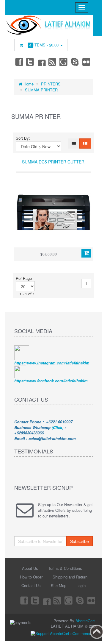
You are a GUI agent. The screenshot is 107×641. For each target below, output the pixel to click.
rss (52, 61)
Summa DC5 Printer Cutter (53, 162)
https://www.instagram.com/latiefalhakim (51, 363)
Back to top (97, 631)
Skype (75, 61)
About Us (30, 568)
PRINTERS (51, 84)
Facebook (18, 61)
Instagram (41, 61)
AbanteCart (85, 620)
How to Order (31, 577)
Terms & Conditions (65, 568)
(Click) (57, 427)
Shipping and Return (70, 577)
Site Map (58, 585)
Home (28, 84)
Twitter (30, 61)
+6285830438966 (29, 433)
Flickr (86, 61)
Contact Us (31, 585)
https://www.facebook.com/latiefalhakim (51, 380)
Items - (44, 45)
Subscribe (79, 541)
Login (81, 585)
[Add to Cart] (86, 253)
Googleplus (63, 61)
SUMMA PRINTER (41, 90)
